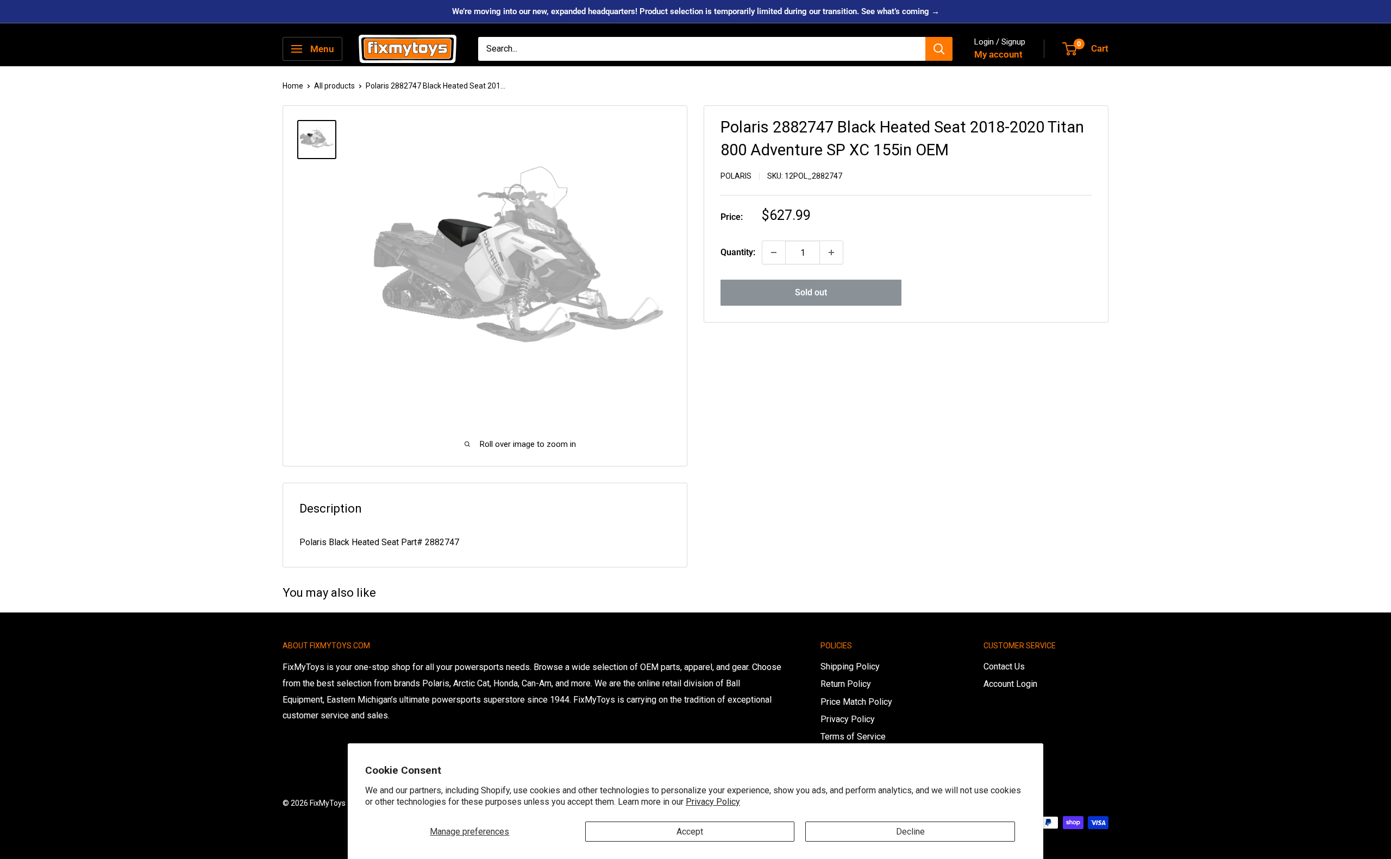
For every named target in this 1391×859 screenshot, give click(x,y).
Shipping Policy (850, 666)
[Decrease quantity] (773, 252)
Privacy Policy (713, 802)
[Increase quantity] (831, 252)
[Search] (939, 49)
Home (293, 85)
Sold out (811, 292)
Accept (689, 831)
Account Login (1010, 684)
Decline (910, 831)
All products (334, 85)
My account (998, 54)
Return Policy (845, 684)
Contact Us (1004, 666)
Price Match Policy (856, 702)
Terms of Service (853, 736)
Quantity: (737, 252)
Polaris (735, 176)
